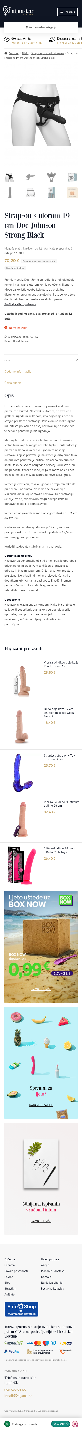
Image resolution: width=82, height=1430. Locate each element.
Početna (9, 1259)
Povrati (8, 1276)
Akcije (45, 1265)
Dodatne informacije (17, 371)
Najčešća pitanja (52, 1282)
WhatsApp (59, 1423)
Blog (7, 1282)
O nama (9, 1265)
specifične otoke (26, 1359)
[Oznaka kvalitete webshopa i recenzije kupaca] (21, 1309)
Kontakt (46, 1276)
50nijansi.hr (18, 11)
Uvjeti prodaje (50, 1259)
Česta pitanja (13, 382)
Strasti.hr (10, 1288)
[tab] (41, 360)
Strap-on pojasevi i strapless (47, 53)
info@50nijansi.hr (18, 1395)
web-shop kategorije (41, 27)
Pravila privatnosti (16, 1271)
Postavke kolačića (52, 1288)
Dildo (25, 53)
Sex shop (14, 53)
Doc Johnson (21, 341)
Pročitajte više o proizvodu (20, 304)
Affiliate (9, 1294)
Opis (7, 360)
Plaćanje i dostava (52, 1271)
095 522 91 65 (21, 39)
